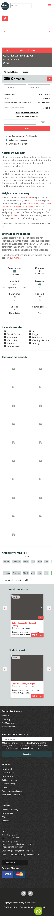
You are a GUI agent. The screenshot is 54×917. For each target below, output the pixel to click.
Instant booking (8, 783)
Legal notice (41, 907)
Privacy (15, 907)
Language (9, 862)
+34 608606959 (32, 854)
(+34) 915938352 (16, 854)
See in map (18, 50)
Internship (6, 719)
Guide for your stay (10, 780)
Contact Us (6, 787)
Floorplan (31, 50)
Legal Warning (33, 743)
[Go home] (5, 6)
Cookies (7, 907)
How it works (7, 769)
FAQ (4, 817)
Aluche (29, 197)
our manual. (15, 257)
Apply (43, 122)
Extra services (8, 776)
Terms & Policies (27, 907)
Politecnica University (24, 206)
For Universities (8, 723)
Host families (7, 813)
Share (7, 63)
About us (6, 715)
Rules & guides (8, 772)
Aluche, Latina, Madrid (12, 59)
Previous (5, 31)
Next (49, 31)
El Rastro (16, 215)
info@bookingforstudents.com (20, 851)
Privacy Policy (8, 745)
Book (27, 128)
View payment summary (27, 112)
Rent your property (10, 809)
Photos (7, 50)
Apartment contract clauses (13, 794)
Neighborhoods (8, 726)
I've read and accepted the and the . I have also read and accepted (25, 745)
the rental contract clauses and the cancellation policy (25, 746)
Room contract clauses (12, 791)
